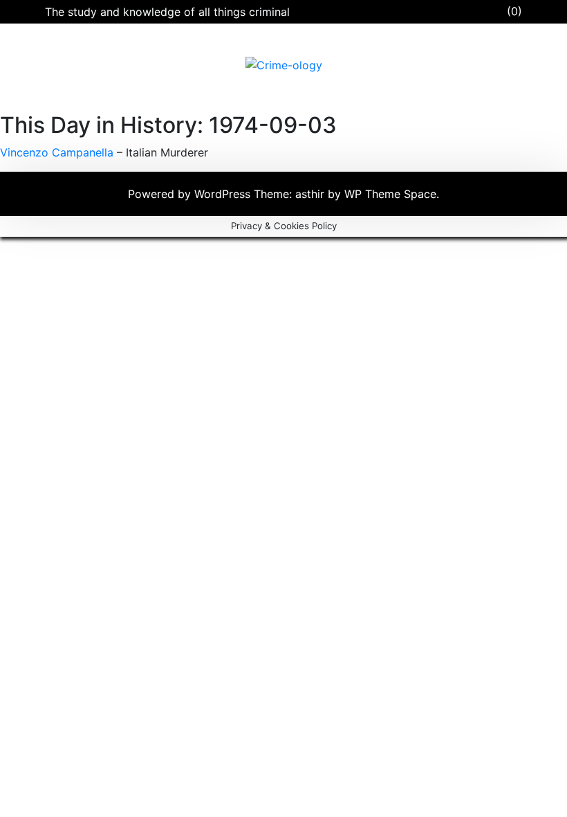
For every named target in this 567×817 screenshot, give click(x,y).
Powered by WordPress (191, 194)
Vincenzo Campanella (56, 152)
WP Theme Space (390, 194)
